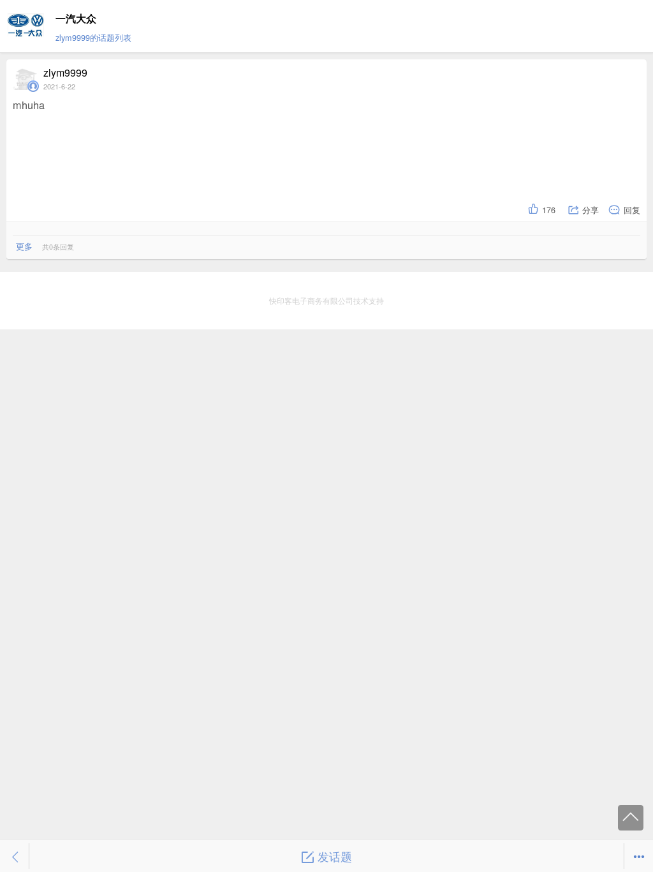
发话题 (335, 856)
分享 (590, 210)
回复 (632, 210)
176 (548, 210)
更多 (24, 246)
